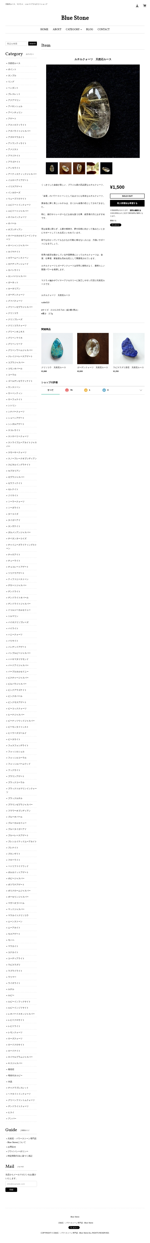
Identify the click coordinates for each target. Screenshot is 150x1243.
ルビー (11, 995)
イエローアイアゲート (18, 180)
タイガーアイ (14, 520)
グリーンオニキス (16, 331)
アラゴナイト (14, 162)
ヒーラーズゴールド (17, 733)
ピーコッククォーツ (17, 708)
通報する (113, 220)
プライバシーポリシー (18, 1151)
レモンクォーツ (15, 1032)
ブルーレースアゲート (18, 835)
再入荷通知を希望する (127, 203)
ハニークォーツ (15, 634)
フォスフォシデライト (18, 745)
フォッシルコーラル (17, 758)
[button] (74, 29)
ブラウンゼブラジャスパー (20, 804)
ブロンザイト (14, 854)
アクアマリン (14, 100)
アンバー (12, 1118)
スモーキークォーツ (17, 452)
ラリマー (12, 977)
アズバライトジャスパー (19, 131)
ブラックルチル (15, 798)
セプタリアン (14, 471)
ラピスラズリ (14, 964)
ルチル (11, 989)
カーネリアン (14, 288)
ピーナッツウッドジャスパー (21, 721)
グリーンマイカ (15, 338)
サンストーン (14, 387)
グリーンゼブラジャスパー (20, 307)
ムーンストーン (15, 921)
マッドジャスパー (16, 909)
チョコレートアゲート (18, 567)
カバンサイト (14, 270)
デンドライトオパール (18, 597)
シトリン (12, 405)
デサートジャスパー (17, 585)
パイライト (13, 628)
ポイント (12, 69)
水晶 (10, 1081)
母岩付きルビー (15, 1075)
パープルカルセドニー (18, 671)
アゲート (12, 118)
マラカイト (13, 946)
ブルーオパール (15, 817)
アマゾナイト (14, 155)
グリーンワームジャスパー (20, 350)
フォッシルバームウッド (19, 764)
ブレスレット (14, 94)
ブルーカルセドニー (17, 823)
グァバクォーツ (15, 301)
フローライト (14, 860)
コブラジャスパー (16, 362)
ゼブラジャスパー (16, 477)
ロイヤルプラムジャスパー (20, 1057)
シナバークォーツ (16, 411)
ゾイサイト (13, 495)
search (32, 43)
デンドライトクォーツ (18, 1106)
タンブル (12, 75)
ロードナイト (14, 1051)
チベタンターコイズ (17, 538)
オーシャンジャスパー (18, 245)
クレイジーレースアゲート (20, 356)
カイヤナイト (14, 251)
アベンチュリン (15, 112)
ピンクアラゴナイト (17, 690)
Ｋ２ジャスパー (15, 1063)
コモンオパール (15, 368)
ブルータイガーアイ (17, 829)
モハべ (11, 940)
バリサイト (13, 641)
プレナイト (13, 847)
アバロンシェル (15, 106)
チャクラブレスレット (18, 1088)
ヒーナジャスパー (16, 714)
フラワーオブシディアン (19, 810)
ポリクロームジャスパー (19, 890)
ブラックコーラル (16, 782)
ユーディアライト (16, 958)
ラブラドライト (15, 971)
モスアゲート (14, 934)
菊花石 (11, 1069)
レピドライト (14, 1026)
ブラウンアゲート (16, 776)
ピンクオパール (15, 696)
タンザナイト (14, 526)
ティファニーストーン (18, 579)
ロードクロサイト (16, 1044)
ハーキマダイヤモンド (18, 659)
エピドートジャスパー (18, 211)
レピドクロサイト (16, 1020)
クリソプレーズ (15, 319)
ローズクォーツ (15, 1038)
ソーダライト (14, 507)
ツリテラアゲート (16, 573)
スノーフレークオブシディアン (22, 458)
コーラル (12, 375)
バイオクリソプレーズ (18, 622)
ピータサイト (14, 739)
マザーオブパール (16, 903)
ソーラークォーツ (16, 501)
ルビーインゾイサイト (18, 1008)
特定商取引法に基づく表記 (20, 1156)
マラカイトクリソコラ (18, 915)
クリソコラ (13, 313)
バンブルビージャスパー (19, 653)
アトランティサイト (17, 143)
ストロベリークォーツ (18, 436)
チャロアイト (14, 554)
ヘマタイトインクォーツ (19, 1094)
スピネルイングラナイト (19, 464)
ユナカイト (13, 952)
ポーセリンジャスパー (18, 897)
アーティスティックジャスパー (22, 174)
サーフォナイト (15, 399)
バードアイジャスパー (18, 665)
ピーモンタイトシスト (18, 727)
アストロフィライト (17, 125)
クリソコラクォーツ (17, 325)
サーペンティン (15, 393)
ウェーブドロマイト (17, 198)
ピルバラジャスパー (17, 684)
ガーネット (13, 282)
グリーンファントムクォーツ (21, 1100)
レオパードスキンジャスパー (21, 1014)
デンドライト (14, 591)
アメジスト (13, 149)
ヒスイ (11, 1112)
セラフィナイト (15, 483)
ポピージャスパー (16, 878)
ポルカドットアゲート (18, 872)
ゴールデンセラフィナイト (20, 381)
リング (11, 81)
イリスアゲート (15, 186)
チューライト (14, 560)
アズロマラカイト (16, 137)
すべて (50, 390)
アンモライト (14, 168)
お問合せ (12, 1147)
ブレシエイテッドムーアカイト (22, 841)
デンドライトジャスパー (19, 604)
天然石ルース (14, 63)
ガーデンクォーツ (16, 295)
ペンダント (13, 88)
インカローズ (14, 192)
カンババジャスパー (17, 276)
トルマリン (13, 616)
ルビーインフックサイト (19, 1001)
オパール (12, 223)
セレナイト (13, 489)
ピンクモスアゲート (17, 702)
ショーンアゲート (16, 418)
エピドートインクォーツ (19, 205)
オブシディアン (15, 229)
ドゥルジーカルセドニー (19, 610)
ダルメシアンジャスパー (19, 532)
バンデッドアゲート (17, 647)
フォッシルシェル (16, 751)
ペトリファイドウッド (18, 866)
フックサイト (14, 770)
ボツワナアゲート (16, 884)
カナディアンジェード (18, 264)
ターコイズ (13, 514)
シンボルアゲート (16, 424)
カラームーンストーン (18, 258)
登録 (11, 1189)
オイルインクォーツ (17, 217)
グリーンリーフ (15, 344)
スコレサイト (14, 430)
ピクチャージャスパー (18, 678)
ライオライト (14, 983)
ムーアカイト (14, 927)
